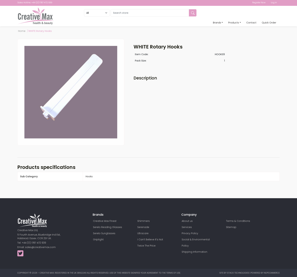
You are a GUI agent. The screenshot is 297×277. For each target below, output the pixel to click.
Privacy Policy (190, 233)
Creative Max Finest (105, 221)
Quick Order (269, 22)
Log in (274, 2)
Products (233, 22)
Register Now (259, 2)
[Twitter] (20, 255)
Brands (217, 22)
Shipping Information (194, 252)
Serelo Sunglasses (104, 233)
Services (187, 227)
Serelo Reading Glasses (107, 227)
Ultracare (142, 233)
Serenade (143, 227)
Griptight (98, 239)
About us (187, 221)
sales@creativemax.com (40, 247)
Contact (251, 22)
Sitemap (231, 227)
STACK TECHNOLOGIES (238, 272)
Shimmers (143, 221)
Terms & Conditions (238, 221)
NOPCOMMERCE (272, 272)
